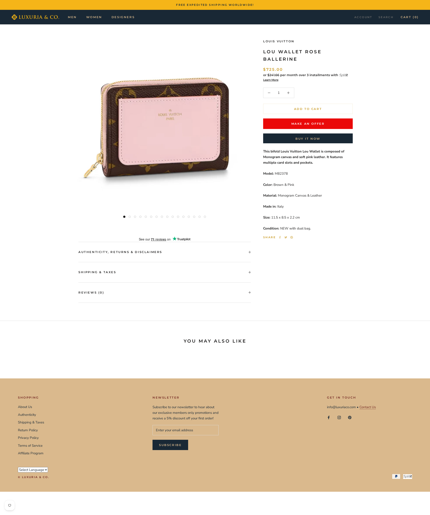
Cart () (410, 17)
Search (385, 17)
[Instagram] (339, 417)
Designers (123, 17)
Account (363, 17)
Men (72, 17)
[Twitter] (285, 237)
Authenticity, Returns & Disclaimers (120, 252)
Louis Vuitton (279, 41)
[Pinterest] (291, 237)
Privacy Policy (28, 438)
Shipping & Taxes (97, 272)
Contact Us (367, 407)
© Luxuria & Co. (33, 477)
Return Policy (28, 430)
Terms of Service (30, 445)
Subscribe (170, 445)
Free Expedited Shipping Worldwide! (215, 4)
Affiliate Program (30, 453)
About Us (25, 407)
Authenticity (27, 414)
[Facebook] (280, 237)
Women (94, 17)
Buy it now (307, 138)
